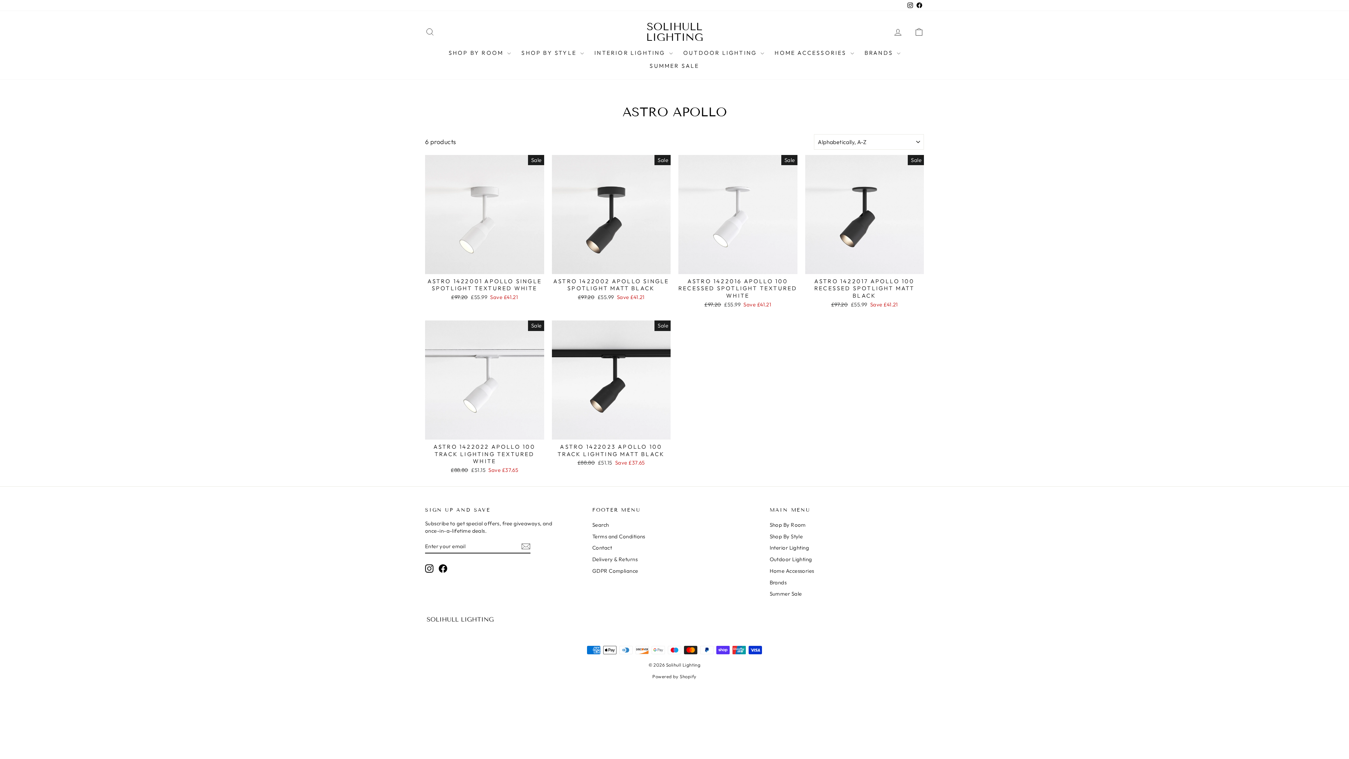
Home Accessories (811, 52)
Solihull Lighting (674, 32)
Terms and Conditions (618, 536)
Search (600, 524)
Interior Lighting (630, 52)
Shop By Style (550, 52)
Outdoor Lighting (721, 52)
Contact (602, 547)
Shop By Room (477, 52)
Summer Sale (674, 65)
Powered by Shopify (674, 676)
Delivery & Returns (615, 559)
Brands (880, 52)
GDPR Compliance (615, 570)
